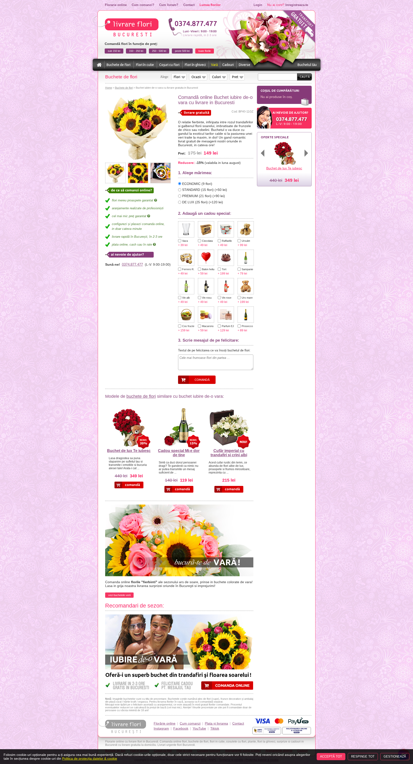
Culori (216, 77)
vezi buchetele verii (119, 595)
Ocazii (196, 77)
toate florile (204, 50)
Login (258, 5)
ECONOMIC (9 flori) (197, 183)
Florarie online (116, 5)
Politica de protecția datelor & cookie (89, 758)
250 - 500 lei (159, 50)
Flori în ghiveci (195, 65)
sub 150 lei (114, 50)
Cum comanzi (190, 723)
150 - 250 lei (136, 50)
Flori (177, 77)
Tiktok (214, 728)
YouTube (199, 728)
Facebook (180, 728)
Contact (189, 5)
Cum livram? (168, 5)
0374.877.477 (132, 264)
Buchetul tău (307, 65)
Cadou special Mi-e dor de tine (179, 453)
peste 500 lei (182, 50)
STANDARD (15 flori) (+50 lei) (204, 190)
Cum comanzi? (143, 5)
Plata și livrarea (216, 723)
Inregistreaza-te (296, 5)
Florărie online (164, 723)
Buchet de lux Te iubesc (129, 451)
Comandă (202, 379)
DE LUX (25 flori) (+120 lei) (202, 202)
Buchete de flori (118, 65)
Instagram (161, 728)
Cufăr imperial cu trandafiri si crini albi (229, 453)
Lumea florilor (210, 5)
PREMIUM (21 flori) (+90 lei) (203, 196)
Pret (235, 77)
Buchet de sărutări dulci (284, 168)
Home (108, 87)
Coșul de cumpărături (280, 90)
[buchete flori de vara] (179, 506)
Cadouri (228, 65)
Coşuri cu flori (169, 65)
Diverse (244, 65)
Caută (305, 76)
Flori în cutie (145, 65)
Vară (214, 65)
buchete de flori (141, 396)
